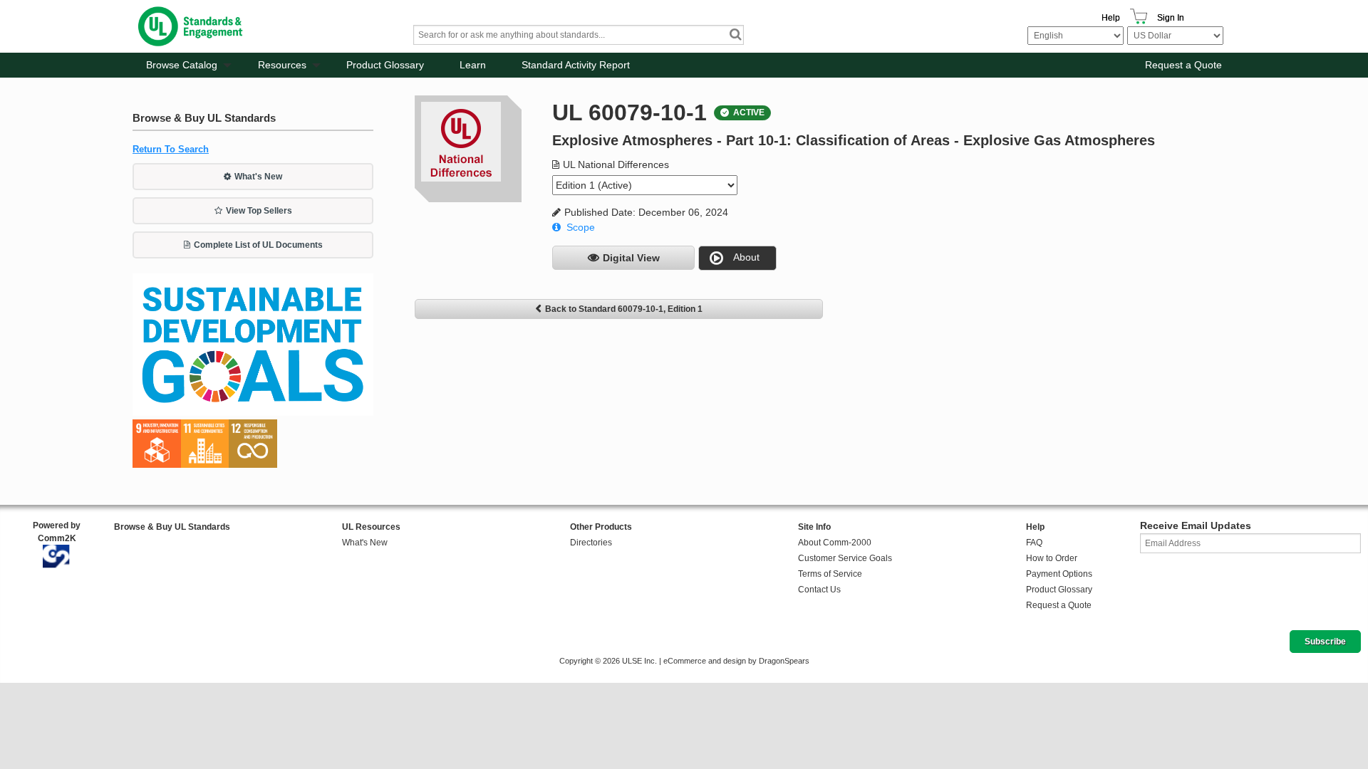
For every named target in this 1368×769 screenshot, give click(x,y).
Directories (591, 543)
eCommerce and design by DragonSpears (736, 660)
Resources (282, 64)
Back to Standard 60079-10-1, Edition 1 (624, 309)
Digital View (631, 257)
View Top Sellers (259, 211)
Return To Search (171, 149)
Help (1111, 18)
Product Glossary (385, 64)
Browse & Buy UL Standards (172, 527)
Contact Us (819, 590)
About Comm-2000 (834, 543)
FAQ (1034, 543)
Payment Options (1059, 574)
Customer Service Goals (845, 558)
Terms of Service (830, 574)
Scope (580, 227)
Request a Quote (1183, 64)
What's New (258, 177)
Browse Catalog (181, 64)
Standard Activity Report (576, 64)
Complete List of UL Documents (258, 245)
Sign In (1170, 18)
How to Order (1051, 558)
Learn (473, 64)
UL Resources (371, 527)
